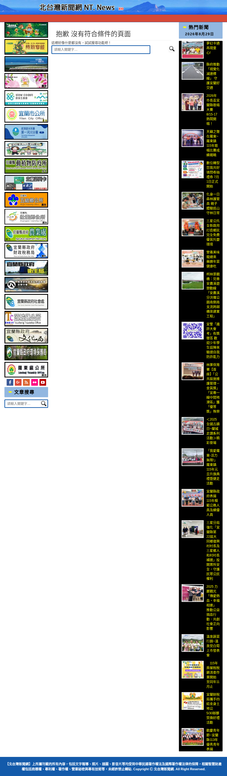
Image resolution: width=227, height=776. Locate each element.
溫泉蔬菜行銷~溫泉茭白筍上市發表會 (213, 646)
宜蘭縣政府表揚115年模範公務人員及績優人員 (213, 502)
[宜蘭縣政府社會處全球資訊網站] (26, 308)
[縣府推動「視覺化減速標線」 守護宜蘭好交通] (193, 71)
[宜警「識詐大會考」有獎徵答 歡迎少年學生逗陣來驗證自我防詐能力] (193, 330)
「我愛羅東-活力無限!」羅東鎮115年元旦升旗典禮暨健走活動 (213, 467)
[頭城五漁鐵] (26, 104)
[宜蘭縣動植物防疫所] (26, 172)
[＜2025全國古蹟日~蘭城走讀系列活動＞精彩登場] (193, 426)
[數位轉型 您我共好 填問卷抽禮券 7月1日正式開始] (193, 169)
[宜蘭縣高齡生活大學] (26, 155)
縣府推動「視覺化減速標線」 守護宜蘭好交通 (213, 75)
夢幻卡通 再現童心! (213, 47)
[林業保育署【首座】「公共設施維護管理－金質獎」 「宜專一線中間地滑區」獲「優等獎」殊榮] (193, 371)
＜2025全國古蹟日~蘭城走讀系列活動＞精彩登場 (213, 431)
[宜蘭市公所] (26, 121)
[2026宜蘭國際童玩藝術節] (26, 36)
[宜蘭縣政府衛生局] (26, 274)
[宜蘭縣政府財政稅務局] (26, 257)
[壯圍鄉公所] (26, 223)
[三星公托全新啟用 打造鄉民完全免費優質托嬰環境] (193, 227)
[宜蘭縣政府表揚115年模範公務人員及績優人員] (193, 498)
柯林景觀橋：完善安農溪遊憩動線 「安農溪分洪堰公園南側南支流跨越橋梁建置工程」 (213, 295)
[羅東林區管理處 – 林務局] (26, 291)
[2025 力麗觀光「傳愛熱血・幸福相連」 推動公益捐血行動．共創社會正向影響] (193, 593)
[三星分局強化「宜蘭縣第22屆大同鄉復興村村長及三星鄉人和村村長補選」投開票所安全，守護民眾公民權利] (193, 529)
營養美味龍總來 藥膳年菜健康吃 (213, 259)
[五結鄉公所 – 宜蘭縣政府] (26, 206)
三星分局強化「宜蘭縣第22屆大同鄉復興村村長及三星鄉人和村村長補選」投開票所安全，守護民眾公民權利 (213, 550)
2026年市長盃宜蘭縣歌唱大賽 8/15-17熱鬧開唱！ (213, 109)
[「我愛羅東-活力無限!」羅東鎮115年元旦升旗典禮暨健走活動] (193, 457)
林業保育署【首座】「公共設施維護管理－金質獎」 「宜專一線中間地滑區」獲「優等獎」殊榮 (213, 388)
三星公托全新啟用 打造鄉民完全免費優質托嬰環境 (213, 232)
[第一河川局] (26, 138)
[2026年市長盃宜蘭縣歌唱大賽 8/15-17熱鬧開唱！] (193, 102)
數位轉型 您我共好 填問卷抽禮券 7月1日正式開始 (213, 174)
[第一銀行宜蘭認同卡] (26, 189)
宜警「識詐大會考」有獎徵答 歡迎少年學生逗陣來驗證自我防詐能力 (213, 340)
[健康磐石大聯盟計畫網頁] (26, 87)
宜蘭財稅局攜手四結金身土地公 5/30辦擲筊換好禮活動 (213, 708)
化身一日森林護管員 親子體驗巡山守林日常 (213, 203)
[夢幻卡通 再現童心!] (193, 50)
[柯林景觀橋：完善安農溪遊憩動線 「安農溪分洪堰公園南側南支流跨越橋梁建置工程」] (193, 281)
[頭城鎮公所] (26, 325)
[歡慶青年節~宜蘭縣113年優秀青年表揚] (193, 737)
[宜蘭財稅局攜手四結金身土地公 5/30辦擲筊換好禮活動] (193, 701)
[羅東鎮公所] (26, 376)
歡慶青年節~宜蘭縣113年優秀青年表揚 (213, 739)
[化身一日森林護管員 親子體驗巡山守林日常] (193, 201)
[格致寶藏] (26, 53)
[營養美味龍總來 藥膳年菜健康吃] (193, 259)
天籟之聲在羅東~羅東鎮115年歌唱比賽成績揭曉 (213, 143)
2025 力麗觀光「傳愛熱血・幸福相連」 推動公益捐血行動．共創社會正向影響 (213, 607)
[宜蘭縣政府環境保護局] (26, 359)
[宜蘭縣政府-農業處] (26, 240)
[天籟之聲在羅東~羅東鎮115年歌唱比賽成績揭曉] (193, 138)
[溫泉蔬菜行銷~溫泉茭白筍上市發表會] (193, 643)
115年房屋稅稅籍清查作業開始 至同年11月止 (213, 674)
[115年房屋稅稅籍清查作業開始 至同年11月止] (193, 670)
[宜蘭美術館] (26, 70)
